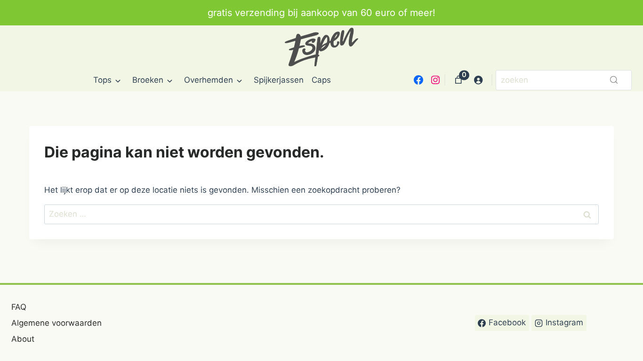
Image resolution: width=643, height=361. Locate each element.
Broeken (147, 80)
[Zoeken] (614, 80)
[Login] (478, 80)
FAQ (18, 307)
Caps (321, 80)
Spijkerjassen (279, 80)
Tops (102, 80)
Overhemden (208, 80)
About (22, 339)
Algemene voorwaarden (56, 323)
